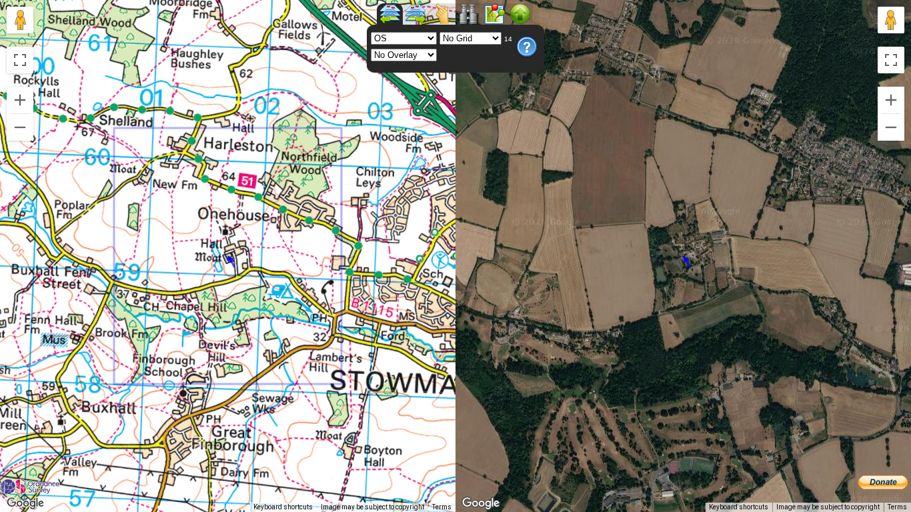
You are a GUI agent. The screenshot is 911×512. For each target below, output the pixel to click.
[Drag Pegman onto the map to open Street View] (20, 20)
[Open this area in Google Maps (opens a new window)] (25, 503)
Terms (441, 507)
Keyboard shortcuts (283, 507)
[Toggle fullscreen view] (20, 60)
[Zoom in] (20, 100)
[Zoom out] (20, 127)
